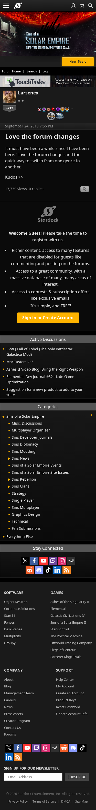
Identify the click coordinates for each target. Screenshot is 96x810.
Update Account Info (72, 713)
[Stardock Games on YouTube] (43, 560)
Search (32, 71)
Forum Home (11, 71)
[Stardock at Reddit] (29, 570)
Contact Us (12, 727)
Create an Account (70, 693)
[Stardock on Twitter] (25, 560)
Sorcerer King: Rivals (65, 656)
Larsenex (28, 93)
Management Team (19, 693)
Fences (9, 622)
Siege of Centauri (63, 649)
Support (64, 670)
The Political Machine (66, 636)
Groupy (10, 643)
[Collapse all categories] (92, 415)
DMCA (65, 801)
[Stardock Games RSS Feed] (66, 570)
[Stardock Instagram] (62, 560)
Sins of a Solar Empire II (68, 622)
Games (56, 592)
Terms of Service (44, 801)
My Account (65, 686)
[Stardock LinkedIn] (57, 570)
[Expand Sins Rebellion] (9, 479)
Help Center (65, 679)
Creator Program (17, 720)
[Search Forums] (90, 5)
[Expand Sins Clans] (9, 486)
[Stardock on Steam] (71, 560)
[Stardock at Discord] (39, 570)
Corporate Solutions (19, 608)
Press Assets (13, 713)
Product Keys (66, 700)
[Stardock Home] (18, 6)
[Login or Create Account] (73, 5)
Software (13, 592)
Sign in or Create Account (48, 317)
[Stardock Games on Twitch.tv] (52, 560)
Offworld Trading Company (71, 643)
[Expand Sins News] (9, 458)
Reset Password (68, 707)
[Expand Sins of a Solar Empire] (3, 417)
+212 (9, 108)
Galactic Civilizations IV (67, 615)
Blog (7, 686)
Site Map (81, 801)
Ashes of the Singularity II (69, 601)
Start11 (9, 615)
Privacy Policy (18, 801)
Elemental (58, 608)
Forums (10, 734)
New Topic (77, 61)
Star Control (59, 629)
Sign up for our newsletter (31, 768)
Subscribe (77, 776)
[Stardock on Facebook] (34, 560)
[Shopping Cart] (82, 5)
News (8, 707)
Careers (10, 700)
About (9, 679)
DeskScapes (13, 629)
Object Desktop (16, 601)
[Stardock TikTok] (48, 570)
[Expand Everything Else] (4, 536)
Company (13, 670)
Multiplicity (12, 636)
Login (46, 71)
